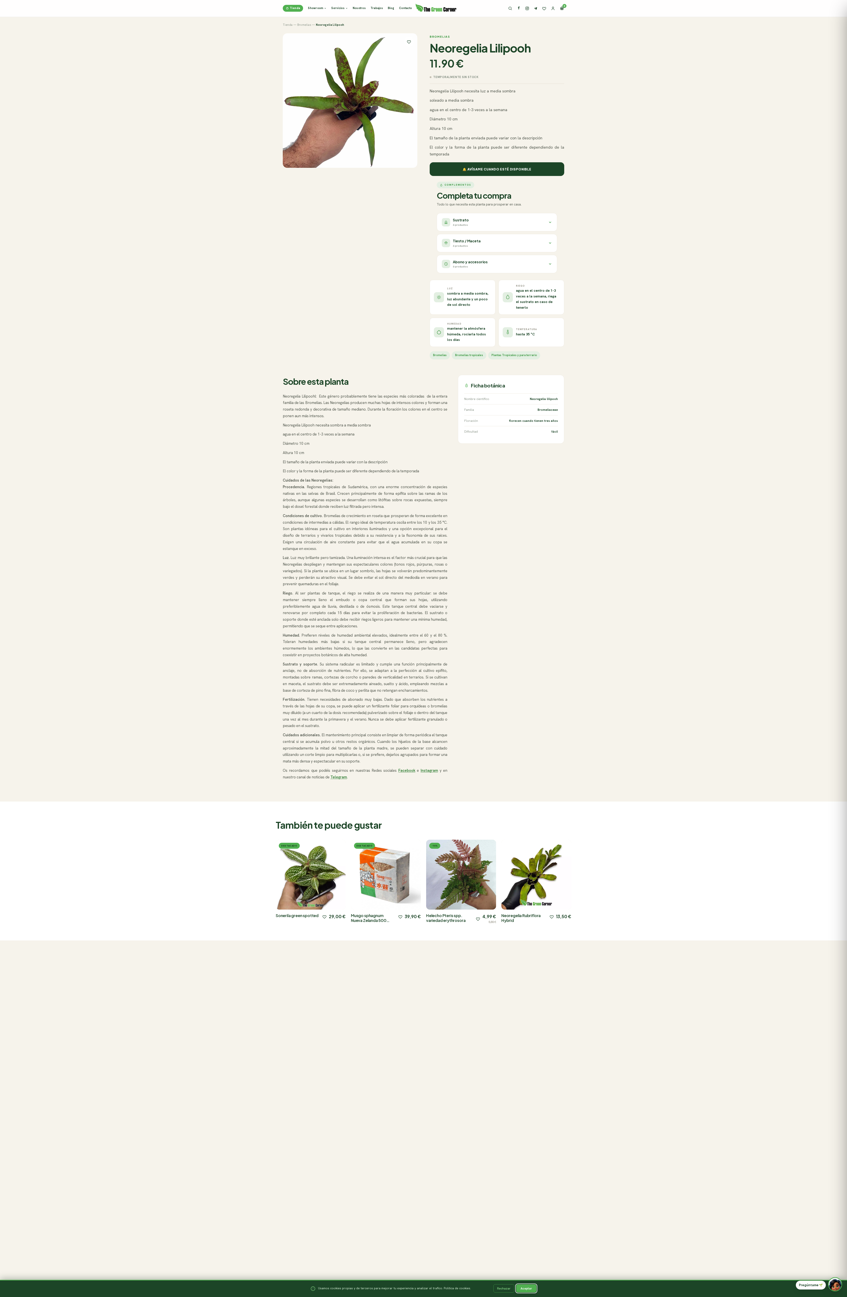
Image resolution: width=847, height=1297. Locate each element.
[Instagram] (527, 8)
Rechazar (504, 1288)
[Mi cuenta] (553, 8)
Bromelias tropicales (469, 355)
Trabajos (377, 8)
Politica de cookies (457, 1288)
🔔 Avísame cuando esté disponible (497, 169)
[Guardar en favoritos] (409, 42)
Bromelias (304, 25)
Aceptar (526, 1288)
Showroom (315, 8)
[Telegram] (536, 8)
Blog (391, 8)
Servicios (337, 8)
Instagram (429, 770)
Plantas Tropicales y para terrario (514, 355)
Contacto (405, 8)
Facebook (406, 770)
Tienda (295, 8)
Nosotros (359, 8)
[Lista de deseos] (544, 8)
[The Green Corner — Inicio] (436, 7)
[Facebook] (519, 8)
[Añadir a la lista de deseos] (324, 916)
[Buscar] (510, 8)
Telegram (338, 777)
